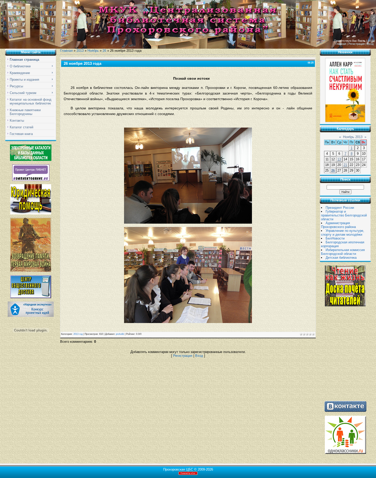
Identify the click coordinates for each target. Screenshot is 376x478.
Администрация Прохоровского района (338, 225)
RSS (370, 40)
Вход (370, 43)
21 (345, 165)
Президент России (340, 208)
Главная (341, 43)
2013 (80, 51)
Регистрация (356, 43)
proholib (120, 334)
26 (104, 51)
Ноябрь (93, 51)
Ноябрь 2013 (352, 137)
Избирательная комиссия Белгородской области (343, 252)
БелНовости (335, 238)
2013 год (78, 334)
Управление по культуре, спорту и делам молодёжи (342, 232)
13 (339, 159)
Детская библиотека (341, 257)
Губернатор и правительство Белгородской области (344, 215)
